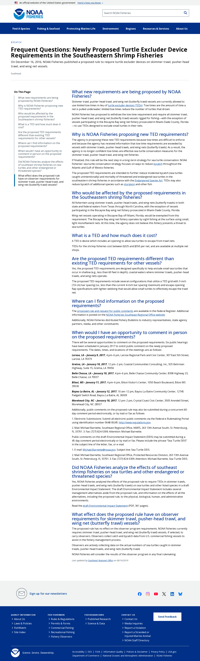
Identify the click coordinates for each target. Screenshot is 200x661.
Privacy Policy (158, 651)
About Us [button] (182, 28)
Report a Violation (135, 628)
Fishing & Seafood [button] (48, 28)
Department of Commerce (85, 655)
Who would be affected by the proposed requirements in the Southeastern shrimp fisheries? (36, 116)
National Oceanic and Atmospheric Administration (128, 655)
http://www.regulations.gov (135, 422)
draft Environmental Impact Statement (105, 505)
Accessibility (78, 651)
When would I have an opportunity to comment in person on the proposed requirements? (40, 154)
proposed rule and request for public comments (105, 311)
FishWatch (20, 628)
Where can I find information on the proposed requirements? (39, 145)
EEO (90, 651)
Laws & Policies (23, 623)
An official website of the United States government (60, 2)
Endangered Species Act (148, 180)
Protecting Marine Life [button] (81, 28)
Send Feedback (167, 616)
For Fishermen (56, 615)
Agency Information (23, 615)
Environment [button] (111, 28)
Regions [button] (131, 28)
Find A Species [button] (21, 28)
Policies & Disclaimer (137, 651)
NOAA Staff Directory (137, 640)
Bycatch (16, 42)
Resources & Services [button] (156, 28)
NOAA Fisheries (164, 655)
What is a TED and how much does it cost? (39, 126)
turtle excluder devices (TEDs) (125, 105)
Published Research (99, 619)
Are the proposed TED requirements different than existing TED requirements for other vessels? (39, 135)
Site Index (19, 632)
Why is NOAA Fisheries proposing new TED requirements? (40, 107)
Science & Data (96, 623)
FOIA (97, 651)
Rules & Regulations (62, 619)
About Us (19, 619)
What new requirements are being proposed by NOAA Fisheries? (38, 99)
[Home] (27, 13)
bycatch (157, 164)
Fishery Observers (61, 636)
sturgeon (129, 184)
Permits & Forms (60, 623)
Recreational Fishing (63, 632)
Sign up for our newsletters (48, 593)
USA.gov (172, 651)
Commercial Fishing (62, 628)
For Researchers (94, 615)
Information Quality (113, 651)
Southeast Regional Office (100, 560)
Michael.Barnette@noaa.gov (99, 449)
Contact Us (128, 615)
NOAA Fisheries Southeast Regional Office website (135, 314)
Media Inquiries (134, 623)
